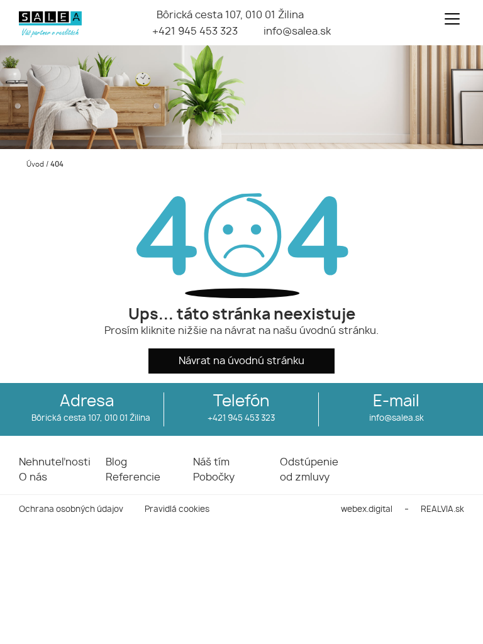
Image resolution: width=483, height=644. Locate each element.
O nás (33, 477)
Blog (116, 462)
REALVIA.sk (442, 510)
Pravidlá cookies (177, 510)
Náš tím (211, 462)
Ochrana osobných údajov (71, 510)
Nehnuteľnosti (55, 462)
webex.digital (366, 510)
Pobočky (214, 477)
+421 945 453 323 (195, 31)
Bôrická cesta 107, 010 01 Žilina (230, 15)
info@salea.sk (297, 31)
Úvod (34, 164)
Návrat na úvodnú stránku (241, 361)
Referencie (133, 477)
